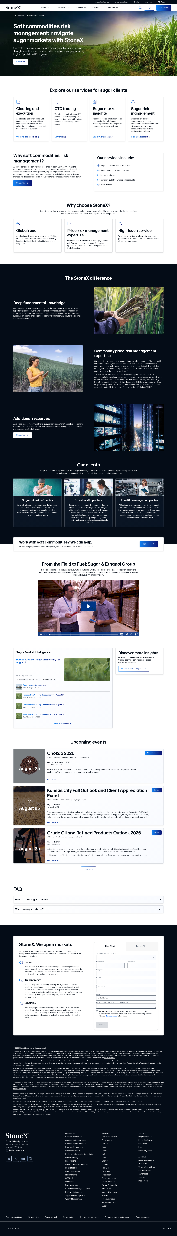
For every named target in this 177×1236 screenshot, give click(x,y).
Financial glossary (146, 1151)
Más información (153, 753)
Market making (71, 1175)
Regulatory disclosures (89, 1217)
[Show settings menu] (131, 634)
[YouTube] (23, 1159)
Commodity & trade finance (76, 1140)
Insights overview (145, 1137)
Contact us (166, 1228)
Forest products (108, 1182)
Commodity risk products (75, 1144)
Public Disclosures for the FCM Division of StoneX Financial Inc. (137, 1084)
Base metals (107, 1140)
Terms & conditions (14, 1217)
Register (157, 790)
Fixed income (70, 1161)
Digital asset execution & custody (79, 1154)
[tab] (110, 946)
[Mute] (126, 634)
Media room (143, 1181)
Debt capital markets (74, 1147)
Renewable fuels (109, 1202)
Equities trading (71, 1158)
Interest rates (107, 1189)
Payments (69, 1182)
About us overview (146, 1160)
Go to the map (15, 1150)
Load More (88, 869)
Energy (105, 1161)
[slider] (83, 634)
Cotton (105, 1154)
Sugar (104, 1206)
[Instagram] (30, 1159)
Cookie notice (68, 1217)
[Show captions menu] (121, 634)
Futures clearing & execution (76, 1164)
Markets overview (109, 1137)
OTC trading (70, 1178)
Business (21, 16)
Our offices (143, 1174)
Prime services (71, 1185)
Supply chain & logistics (75, 1195)
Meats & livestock (109, 1192)
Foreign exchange (109, 1178)
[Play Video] (40, 634)
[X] (16, 1159)
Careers (141, 1177)
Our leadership (144, 1170)
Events (141, 1147)
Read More (51, 780)
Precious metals (108, 1199)
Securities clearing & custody (77, 1189)
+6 (54, 679)
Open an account (143, 1217)
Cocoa (105, 1147)
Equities (105, 1164)
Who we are (143, 1164)
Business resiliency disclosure (117, 1217)
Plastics (105, 1195)
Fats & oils (106, 1168)
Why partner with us (146, 1167)
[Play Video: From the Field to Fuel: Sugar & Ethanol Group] (88, 606)
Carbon (105, 1144)
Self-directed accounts (74, 1192)
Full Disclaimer (109, 1058)
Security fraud (51, 1217)
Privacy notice (111, 1016)
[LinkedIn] (9, 1159)
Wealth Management (73, 1199)
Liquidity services (72, 1171)
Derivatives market (73, 1151)
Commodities (32, 16)
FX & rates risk (71, 1168)
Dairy (104, 1158)
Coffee (105, 1151)
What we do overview (74, 1137)
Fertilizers (106, 1171)
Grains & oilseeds (109, 1185)
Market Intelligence (146, 1140)
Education (142, 1144)
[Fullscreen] (136, 634)
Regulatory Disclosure (148, 1063)
